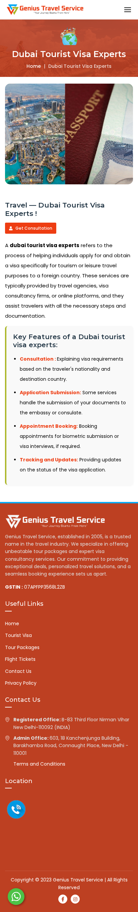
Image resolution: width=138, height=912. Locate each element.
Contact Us (18, 671)
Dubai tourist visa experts (80, 66)
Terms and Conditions (39, 764)
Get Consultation (33, 228)
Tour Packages (22, 647)
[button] (127, 9)
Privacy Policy (21, 683)
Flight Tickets (20, 659)
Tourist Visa (18, 635)
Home (33, 66)
